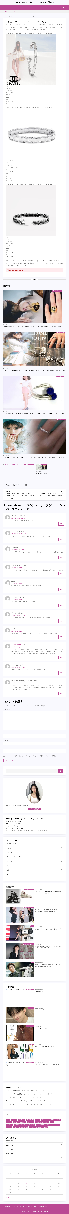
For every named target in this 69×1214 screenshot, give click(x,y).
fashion (15, 1122)
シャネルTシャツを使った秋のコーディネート (18, 1097)
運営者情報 (7, 1206)
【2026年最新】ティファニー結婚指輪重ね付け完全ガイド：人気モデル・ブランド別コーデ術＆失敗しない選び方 (33, 413)
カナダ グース (10, 1124)
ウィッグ (9, 848)
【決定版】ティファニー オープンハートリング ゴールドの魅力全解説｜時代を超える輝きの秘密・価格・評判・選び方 (34, 458)
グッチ (51, 1122)
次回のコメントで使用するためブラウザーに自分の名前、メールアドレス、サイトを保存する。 (31, 756)
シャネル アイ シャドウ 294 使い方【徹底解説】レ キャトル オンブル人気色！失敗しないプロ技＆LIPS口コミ (48, 910)
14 (42, 1183)
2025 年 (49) (9, 1145)
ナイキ (8, 1119)
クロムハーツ (30, 1122)
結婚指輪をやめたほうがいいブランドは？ (24, 1124)
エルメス (58, 1119)
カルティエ (9, 1122)
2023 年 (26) (9, 1153)
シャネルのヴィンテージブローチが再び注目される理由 (20, 1104)
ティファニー (22, 1119)
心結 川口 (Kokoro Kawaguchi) (20, 17)
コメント (6, 710)
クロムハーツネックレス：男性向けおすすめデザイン (20, 1101)
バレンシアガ (22, 1122)
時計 (9, 861)
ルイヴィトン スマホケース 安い (14, 828)
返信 (61, 523)
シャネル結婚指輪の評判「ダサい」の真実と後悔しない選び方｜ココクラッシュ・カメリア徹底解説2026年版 (32, 326)
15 (50, 1183)
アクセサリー (38, 17)
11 (32, 17)
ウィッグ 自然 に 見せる (40, 1010)
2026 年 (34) (9, 1140)
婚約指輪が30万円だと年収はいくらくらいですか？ (47, 1124)
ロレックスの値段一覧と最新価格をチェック (18, 1094)
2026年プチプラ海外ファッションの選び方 (34, 2)
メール (5, 740)
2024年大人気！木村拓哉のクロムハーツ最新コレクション (18, 485)
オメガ (43, 1119)
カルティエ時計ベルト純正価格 (21, 1127)
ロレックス (14, 1119)
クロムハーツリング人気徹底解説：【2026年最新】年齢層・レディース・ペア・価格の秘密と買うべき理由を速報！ (34, 370)
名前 (5, 733)
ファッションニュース (13, 856)
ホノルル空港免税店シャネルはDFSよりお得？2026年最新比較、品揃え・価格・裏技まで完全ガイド (49, 947)
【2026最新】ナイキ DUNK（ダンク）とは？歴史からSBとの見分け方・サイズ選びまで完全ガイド (48, 892)
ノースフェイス (30, 1119)
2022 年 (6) (9, 1158)
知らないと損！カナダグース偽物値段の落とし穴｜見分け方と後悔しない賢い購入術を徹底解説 (48, 965)
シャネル (38, 1119)
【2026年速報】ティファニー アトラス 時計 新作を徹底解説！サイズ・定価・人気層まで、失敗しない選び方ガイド (48, 928)
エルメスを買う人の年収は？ (41, 1122)
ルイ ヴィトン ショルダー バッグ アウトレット (45, 1046)
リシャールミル (50, 1119)
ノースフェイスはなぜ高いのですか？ (38, 1127)
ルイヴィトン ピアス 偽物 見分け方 (43, 1028)
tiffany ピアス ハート (41, 473)
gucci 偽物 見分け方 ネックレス (42, 991)
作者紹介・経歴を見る (34, 809)
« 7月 (7, 1197)
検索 (60, 770)
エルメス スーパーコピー (12, 826)
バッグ (9, 852)
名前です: (8, 805)
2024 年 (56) (9, 1149)
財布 (8, 870)
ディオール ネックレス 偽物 (13, 821)
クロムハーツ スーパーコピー (14, 823)
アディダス (9, 1127)
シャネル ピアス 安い (17, 644)
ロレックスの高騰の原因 (12, 1090)
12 (26, 1183)
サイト (5, 748)
